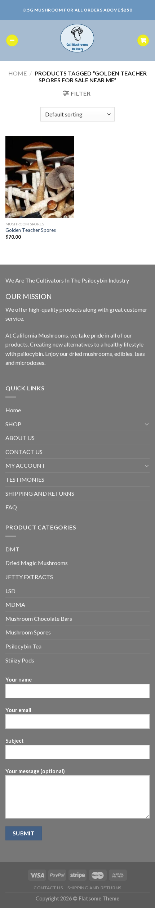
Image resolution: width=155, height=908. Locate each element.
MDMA (15, 604)
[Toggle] (147, 423)
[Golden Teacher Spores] (39, 177)
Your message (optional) (35, 771)
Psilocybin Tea (23, 646)
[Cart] (143, 40)
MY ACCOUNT (25, 465)
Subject (14, 741)
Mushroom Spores (28, 632)
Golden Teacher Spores (30, 230)
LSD (10, 590)
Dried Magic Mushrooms (36, 562)
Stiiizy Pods (19, 660)
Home (17, 73)
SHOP (13, 424)
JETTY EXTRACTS (29, 576)
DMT (12, 549)
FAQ (11, 507)
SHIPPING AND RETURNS (39, 493)
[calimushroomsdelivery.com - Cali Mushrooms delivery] (77, 40)
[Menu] (12, 40)
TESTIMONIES (24, 479)
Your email (18, 710)
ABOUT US (20, 437)
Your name (18, 680)
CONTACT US (24, 451)
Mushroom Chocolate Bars (38, 618)
